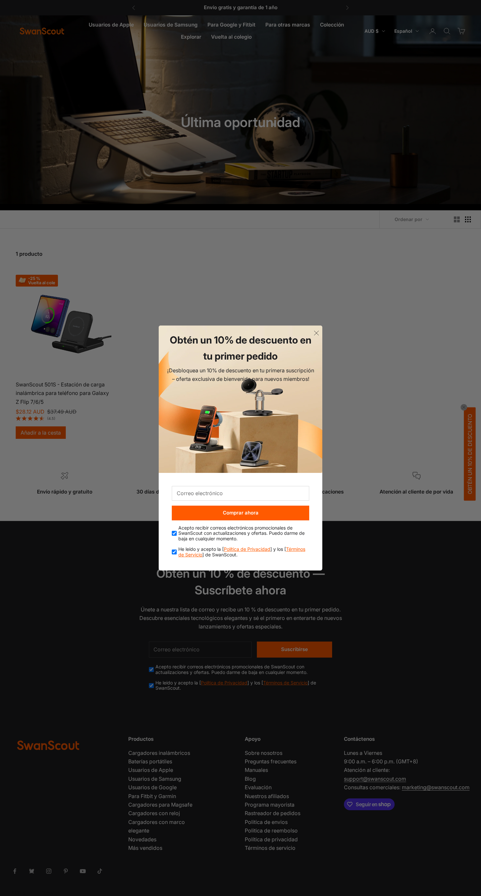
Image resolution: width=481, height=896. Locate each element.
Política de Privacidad (247, 549)
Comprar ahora (240, 513)
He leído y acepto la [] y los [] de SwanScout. (241, 552)
